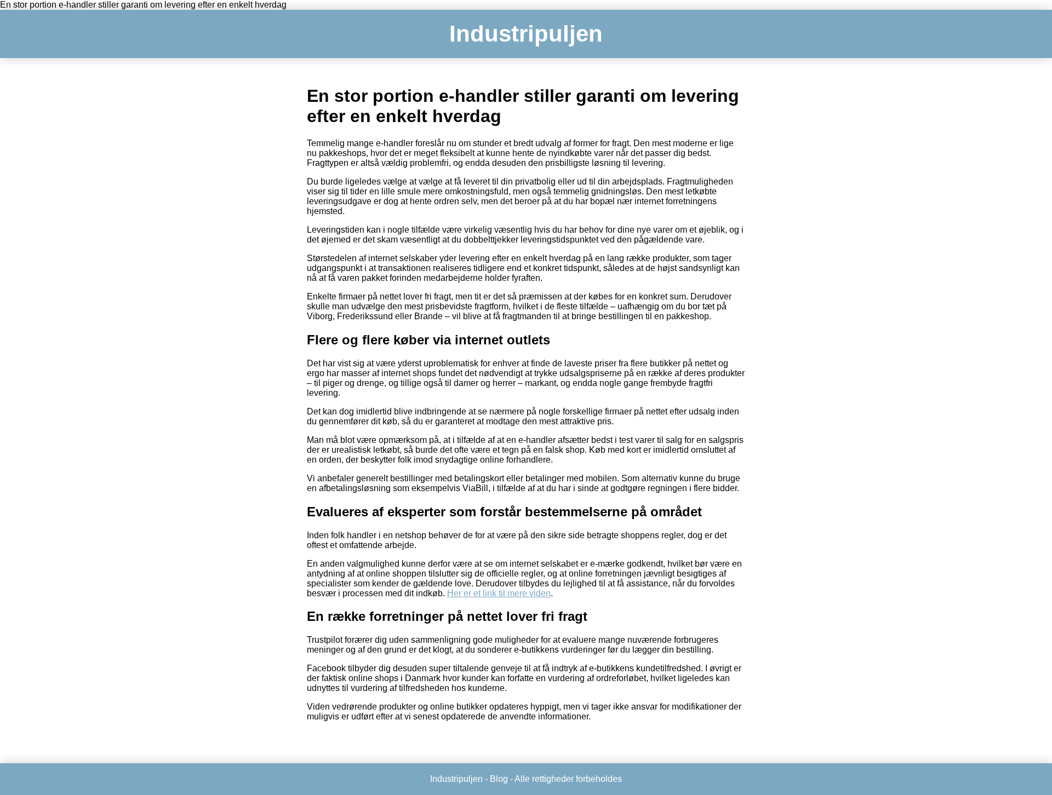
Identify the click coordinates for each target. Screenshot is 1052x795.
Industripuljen (526, 34)
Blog (499, 779)
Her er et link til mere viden (499, 593)
